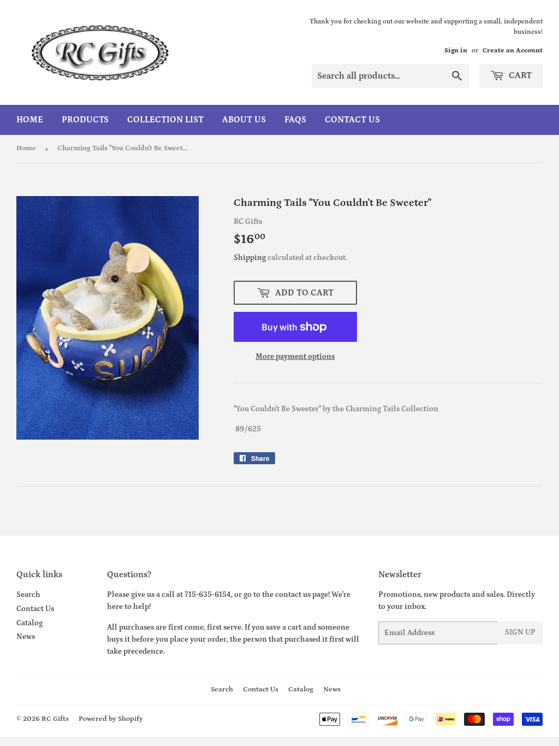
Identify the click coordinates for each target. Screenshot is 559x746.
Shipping (250, 257)
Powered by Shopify (111, 719)
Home (29, 120)
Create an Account (513, 50)
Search (28, 594)
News (25, 636)
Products (85, 120)
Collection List (165, 120)
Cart (519, 75)
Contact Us (352, 120)
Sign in (455, 50)
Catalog (29, 623)
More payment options (295, 356)
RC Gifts (55, 719)
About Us (244, 120)
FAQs (295, 120)
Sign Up (520, 632)
